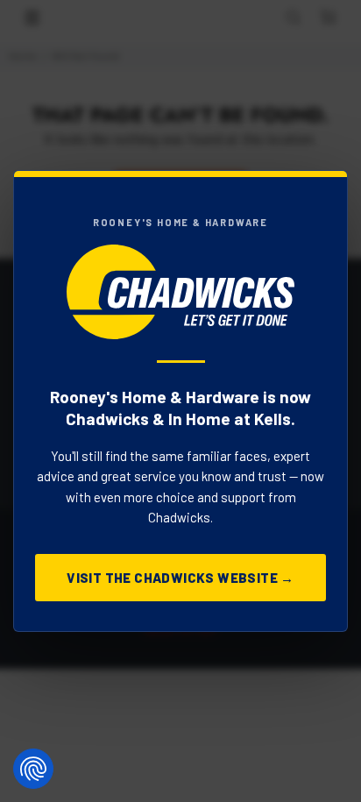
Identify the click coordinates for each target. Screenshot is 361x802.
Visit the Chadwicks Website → (180, 578)
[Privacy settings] (33, 769)
